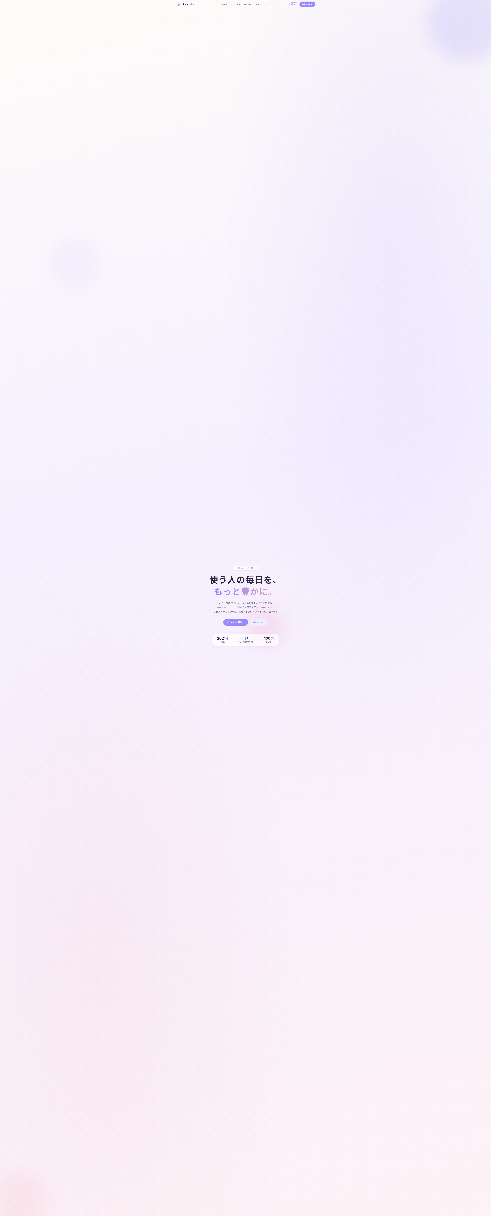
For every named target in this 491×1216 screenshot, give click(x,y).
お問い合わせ (260, 4)
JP (295, 4)
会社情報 (247, 4)
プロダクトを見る (234, 622)
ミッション (235, 4)
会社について (258, 622)
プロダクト (222, 4)
